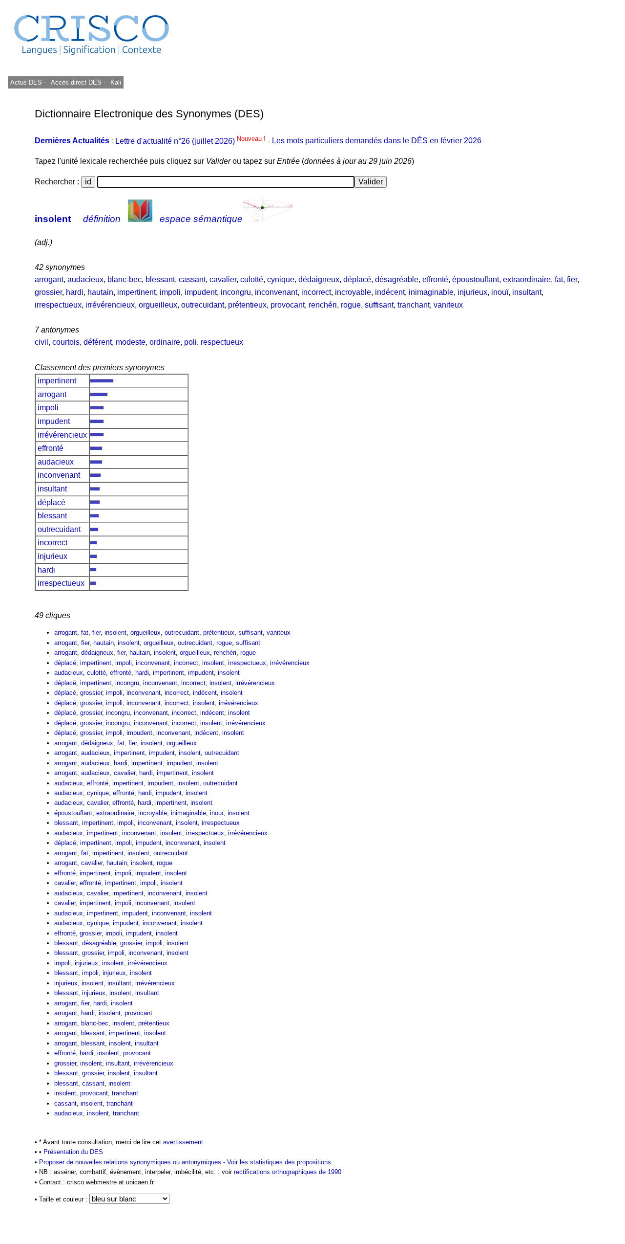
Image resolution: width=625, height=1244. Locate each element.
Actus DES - (28, 82)
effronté (435, 279)
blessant (160, 279)
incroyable (353, 292)
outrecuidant (202, 305)
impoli (170, 292)
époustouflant (475, 279)
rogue (351, 305)
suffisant (379, 305)
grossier (48, 292)
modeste (131, 342)
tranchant (413, 305)
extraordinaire (527, 279)
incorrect (316, 292)
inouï (499, 292)
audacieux (85, 279)
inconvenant (276, 292)
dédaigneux (318, 279)
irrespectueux (58, 305)
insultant (527, 292)
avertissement (183, 1142)
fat (559, 279)
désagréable (396, 279)
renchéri (323, 305)
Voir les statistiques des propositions (279, 1162)
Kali (115, 82)
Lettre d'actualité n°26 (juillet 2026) (191, 141)
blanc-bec (124, 279)
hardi (74, 292)
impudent (201, 292)
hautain (100, 292)
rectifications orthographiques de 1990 (287, 1172)
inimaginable (431, 292)
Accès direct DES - (78, 82)
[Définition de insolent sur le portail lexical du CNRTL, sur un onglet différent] (140, 219)
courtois (66, 342)
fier (572, 279)
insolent (53, 219)
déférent (97, 342)
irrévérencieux (110, 305)
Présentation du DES (73, 1151)
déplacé (357, 279)
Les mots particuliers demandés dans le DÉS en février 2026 (376, 141)
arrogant (49, 279)
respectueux (222, 342)
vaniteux (448, 305)
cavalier (222, 279)
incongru (236, 292)
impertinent (136, 292)
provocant (288, 305)
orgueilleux (158, 305)
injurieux (472, 292)
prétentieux (247, 305)
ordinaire (164, 342)
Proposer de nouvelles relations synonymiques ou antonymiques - (133, 1162)
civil (41, 342)
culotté (251, 279)
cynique (280, 279)
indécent (390, 292)
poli (190, 342)
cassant (192, 279)
